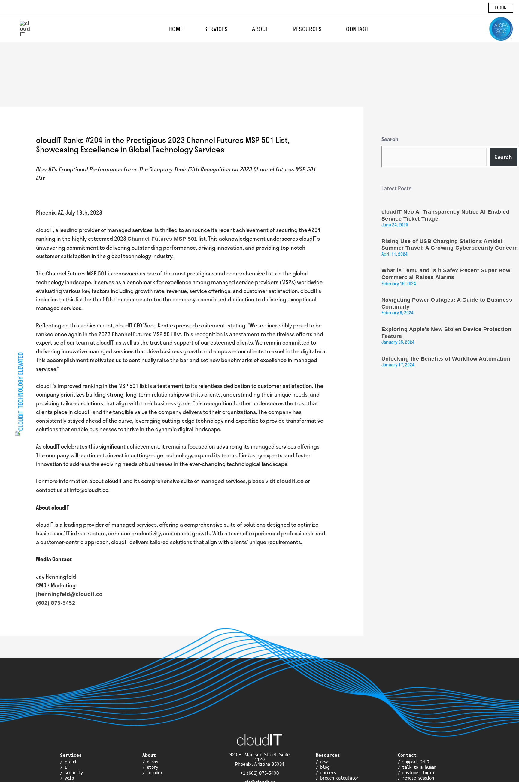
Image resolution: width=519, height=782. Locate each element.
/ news (322, 761)
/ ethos (150, 761)
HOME (175, 28)
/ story (150, 767)
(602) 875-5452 (55, 603)
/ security (71, 772)
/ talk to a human (417, 767)
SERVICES (216, 28)
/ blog (322, 767)
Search (390, 139)
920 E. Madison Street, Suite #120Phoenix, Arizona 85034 (259, 759)
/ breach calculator (337, 778)
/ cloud (68, 761)
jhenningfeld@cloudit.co (69, 594)
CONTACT (357, 28)
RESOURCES (307, 28)
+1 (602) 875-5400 (259, 773)
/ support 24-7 (413, 761)
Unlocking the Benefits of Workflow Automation (446, 359)
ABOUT (260, 28)
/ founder (152, 772)
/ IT (64, 767)
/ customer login (416, 772)
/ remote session (416, 778)
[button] (500, 8)
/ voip (67, 778)
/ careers (326, 772)
